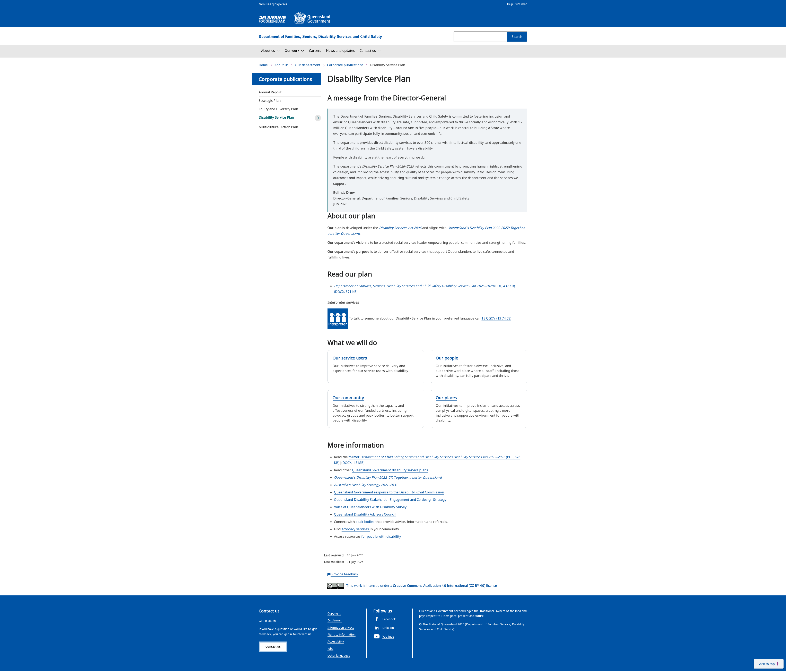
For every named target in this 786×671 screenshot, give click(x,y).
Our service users (350, 358)
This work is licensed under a (421, 585)
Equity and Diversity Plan (278, 109)
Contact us (272, 646)
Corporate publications (345, 65)
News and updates (340, 50)
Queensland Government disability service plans (390, 470)
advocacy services (356, 529)
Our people (447, 358)
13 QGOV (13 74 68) (496, 318)
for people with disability (381, 536)
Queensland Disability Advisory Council (365, 514)
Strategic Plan (270, 100)
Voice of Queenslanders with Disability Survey (370, 507)
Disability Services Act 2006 (400, 228)
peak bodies (365, 521)
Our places (446, 397)
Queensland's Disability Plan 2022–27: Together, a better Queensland (388, 477)
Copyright (334, 613)
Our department (307, 65)
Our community (348, 397)
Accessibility (336, 641)
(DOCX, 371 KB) (346, 291)
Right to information (342, 634)
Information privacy (341, 627)
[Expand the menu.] (318, 118)
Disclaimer (335, 620)
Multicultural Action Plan (278, 127)
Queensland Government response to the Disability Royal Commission (389, 492)
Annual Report (270, 92)
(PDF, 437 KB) (424, 286)
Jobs (330, 649)
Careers (315, 50)
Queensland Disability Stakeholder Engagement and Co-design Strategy (390, 499)
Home (263, 65)
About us (281, 65)
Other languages (339, 655)
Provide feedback (344, 574)
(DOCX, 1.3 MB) (353, 462)
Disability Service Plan (276, 117)
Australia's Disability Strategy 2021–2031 (366, 485)
